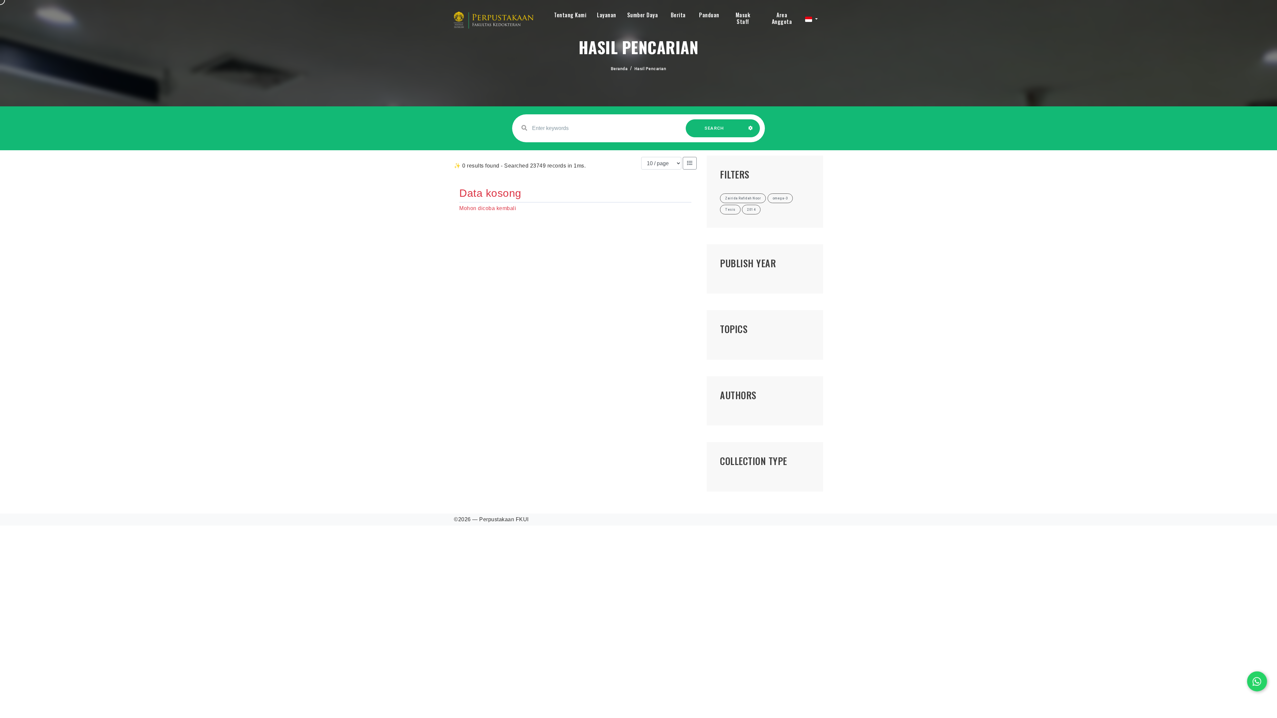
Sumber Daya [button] (642, 15)
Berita (678, 15)
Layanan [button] (606, 15)
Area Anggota (782, 18)
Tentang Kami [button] (570, 15)
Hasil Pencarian (650, 68)
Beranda (619, 68)
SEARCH (714, 128)
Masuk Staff (743, 18)
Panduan (709, 15)
